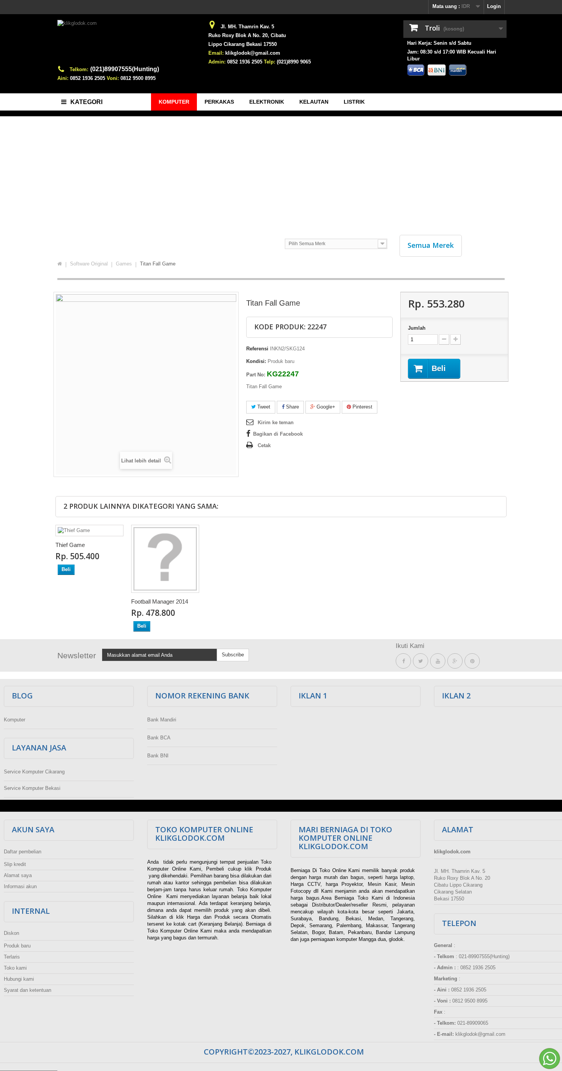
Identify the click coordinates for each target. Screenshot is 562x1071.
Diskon (11, 933)
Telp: (269, 62)
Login (494, 6)
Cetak (264, 445)
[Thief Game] (89, 530)
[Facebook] (403, 661)
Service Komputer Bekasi (32, 788)
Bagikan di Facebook (278, 434)
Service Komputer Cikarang (34, 772)
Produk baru (17, 946)
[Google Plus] (455, 661)
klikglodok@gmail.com (252, 53)
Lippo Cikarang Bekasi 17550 (242, 44)
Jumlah (417, 328)
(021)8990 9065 (294, 62)
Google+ (325, 407)
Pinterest (361, 407)
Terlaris (12, 957)
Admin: (217, 62)
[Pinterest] (472, 661)
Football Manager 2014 (159, 601)
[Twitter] (420, 661)
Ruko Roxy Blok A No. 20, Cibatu (247, 35)
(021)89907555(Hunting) (124, 69)
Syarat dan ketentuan (27, 990)
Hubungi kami (19, 979)
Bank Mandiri (161, 720)
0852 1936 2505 (87, 78)
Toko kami (15, 968)
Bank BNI (158, 755)
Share (291, 407)
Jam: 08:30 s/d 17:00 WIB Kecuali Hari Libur (451, 55)
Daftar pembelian (22, 852)
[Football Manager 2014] (165, 559)
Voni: (113, 78)
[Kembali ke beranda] (59, 263)
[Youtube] (438, 661)
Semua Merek (431, 245)
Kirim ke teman (276, 422)
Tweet (263, 407)
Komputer (14, 720)
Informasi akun (20, 886)
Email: (216, 53)
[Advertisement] (281, 171)
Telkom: (79, 69)
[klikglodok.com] (128, 42)
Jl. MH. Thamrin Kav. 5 (247, 26)
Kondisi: (256, 361)
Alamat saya (18, 875)
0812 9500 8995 (138, 78)
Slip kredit (15, 864)
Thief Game (70, 545)
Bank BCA (159, 738)
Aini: (62, 78)
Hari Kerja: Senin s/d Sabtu (439, 43)
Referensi (257, 349)
